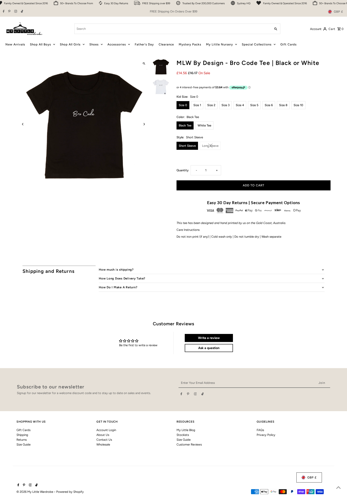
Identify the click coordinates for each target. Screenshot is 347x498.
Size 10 (298, 105)
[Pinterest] (8, 12)
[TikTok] (21, 12)
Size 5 (254, 105)
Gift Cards (23, 430)
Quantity (183, 170)
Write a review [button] (209, 338)
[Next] (143, 124)
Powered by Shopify (70, 492)
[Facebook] (3, 12)
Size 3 (225, 105)
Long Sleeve (210, 146)
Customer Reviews (189, 444)
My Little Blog (186, 430)
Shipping (22, 435)
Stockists (183, 435)
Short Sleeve (187, 146)
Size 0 (183, 105)
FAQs (260, 430)
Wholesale (103, 444)
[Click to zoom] (143, 63)
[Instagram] (15, 12)
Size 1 (197, 105)
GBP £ (338, 11)
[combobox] (172, 29)
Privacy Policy (266, 435)
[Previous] (23, 124)
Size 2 (211, 105)
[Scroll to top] (338, 487)
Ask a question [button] (208, 348)
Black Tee (185, 125)
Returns (21, 440)
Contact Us (104, 440)
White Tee (204, 125)
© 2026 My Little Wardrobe (35, 492)
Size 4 (240, 105)
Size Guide (23, 444)
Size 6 (269, 105)
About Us (102, 435)
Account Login (106, 430)
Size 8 (283, 105)
